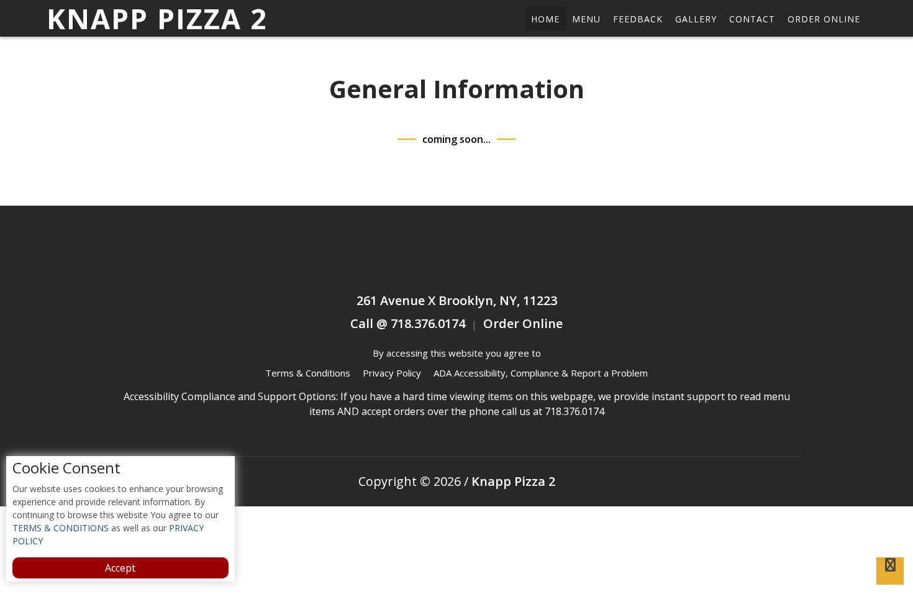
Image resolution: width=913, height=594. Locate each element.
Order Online (824, 19)
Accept (120, 568)
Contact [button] (752, 19)
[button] (890, 571)
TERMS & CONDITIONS (60, 528)
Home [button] (545, 19)
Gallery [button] (696, 19)
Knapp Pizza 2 (157, 19)
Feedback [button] (638, 19)
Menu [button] (586, 19)
